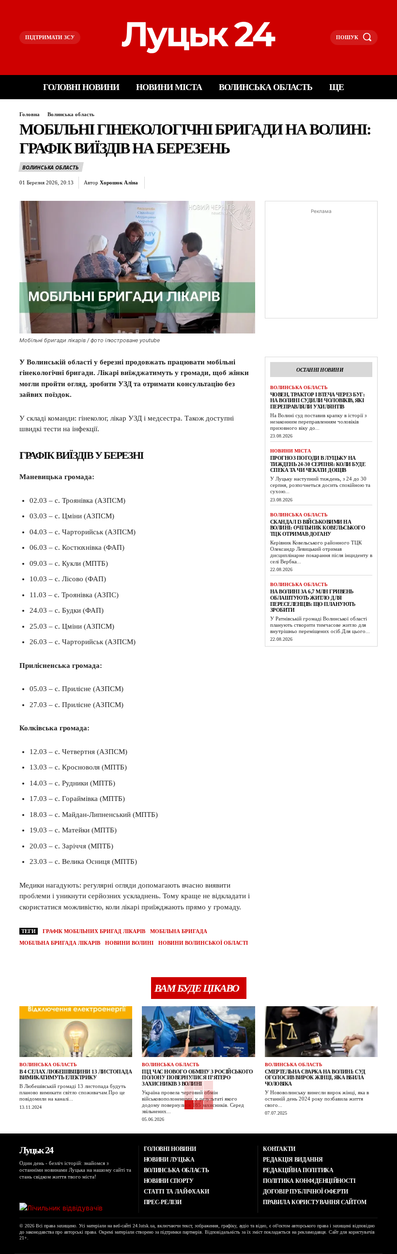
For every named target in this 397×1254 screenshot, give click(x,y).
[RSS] (34, 1189)
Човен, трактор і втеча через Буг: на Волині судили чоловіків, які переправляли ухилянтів (317, 400)
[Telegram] (248, 183)
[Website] (71, 1189)
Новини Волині (129, 943)
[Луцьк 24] (198, 37)
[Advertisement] (321, 264)
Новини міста (290, 450)
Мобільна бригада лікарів (59, 943)
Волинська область (70, 114)
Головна (29, 114)
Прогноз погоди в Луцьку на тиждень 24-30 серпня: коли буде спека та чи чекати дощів (318, 464)
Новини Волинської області (203, 943)
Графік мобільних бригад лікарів (94, 931)
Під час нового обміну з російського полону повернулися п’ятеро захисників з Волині (197, 1078)
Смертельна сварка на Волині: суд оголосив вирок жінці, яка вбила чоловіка (315, 1078)
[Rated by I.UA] (61, 1208)
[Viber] (270, 183)
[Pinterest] (204, 183)
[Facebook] (159, 183)
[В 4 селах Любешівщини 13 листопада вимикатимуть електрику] (75, 1031)
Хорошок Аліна (119, 182)
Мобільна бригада (178, 931)
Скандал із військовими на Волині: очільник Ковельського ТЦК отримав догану (318, 528)
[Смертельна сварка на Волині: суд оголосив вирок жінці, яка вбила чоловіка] (321, 1031)
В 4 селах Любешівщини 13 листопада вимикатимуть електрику (75, 1075)
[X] (181, 183)
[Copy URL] (293, 183)
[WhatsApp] (226, 183)
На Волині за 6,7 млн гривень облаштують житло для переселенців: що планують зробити (312, 601)
